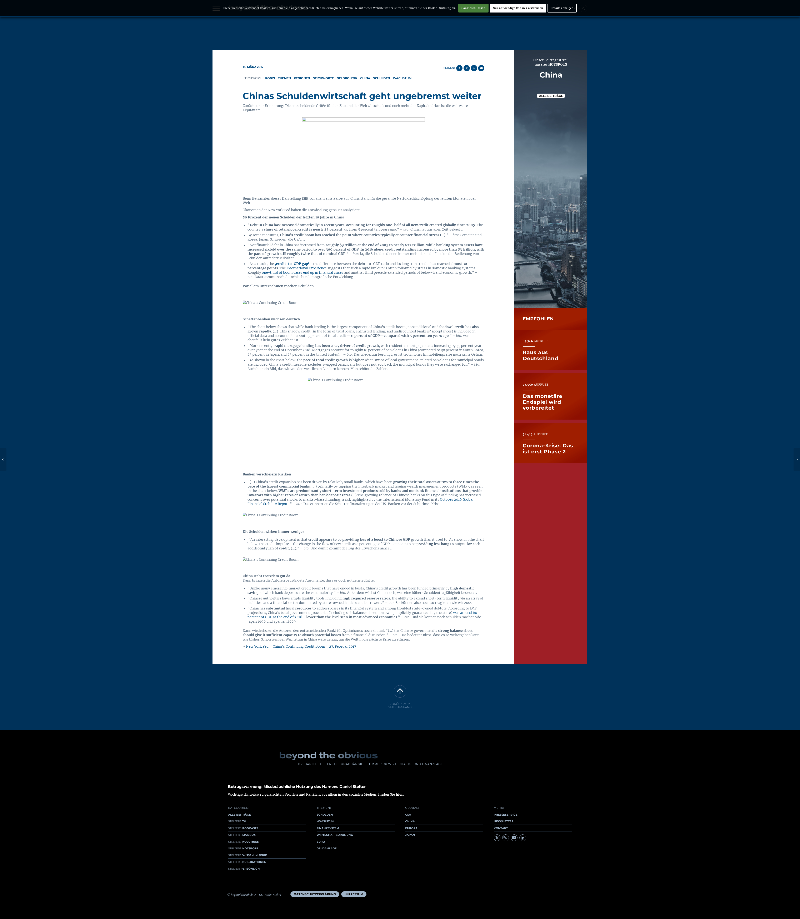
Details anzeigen (562, 8)
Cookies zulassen (473, 8)
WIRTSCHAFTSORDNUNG (335, 834)
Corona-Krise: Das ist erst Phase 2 (548, 448)
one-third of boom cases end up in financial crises (302, 272)
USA (408, 814)
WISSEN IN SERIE (247, 855)
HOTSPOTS (243, 848)
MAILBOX (242, 834)
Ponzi (270, 78)
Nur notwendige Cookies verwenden (518, 8)
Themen (284, 78)
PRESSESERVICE (506, 814)
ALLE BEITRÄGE (239, 814)
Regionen (302, 78)
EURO (321, 841)
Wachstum (402, 78)
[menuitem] (314, 894)
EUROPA (411, 828)
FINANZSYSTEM (328, 828)
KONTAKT (501, 828)
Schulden (381, 78)
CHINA (410, 821)
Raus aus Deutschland (541, 355)
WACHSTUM (325, 821)
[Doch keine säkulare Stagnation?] (3, 459)
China (365, 78)
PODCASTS (243, 828)
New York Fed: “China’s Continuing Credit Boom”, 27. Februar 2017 (301, 646)
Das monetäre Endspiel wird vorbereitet (542, 402)
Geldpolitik (347, 78)
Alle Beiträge (551, 96)
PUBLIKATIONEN (247, 862)
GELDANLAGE (327, 848)
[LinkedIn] (522, 837)
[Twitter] (497, 837)
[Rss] (505, 837)
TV (237, 821)
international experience (307, 268)
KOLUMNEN (243, 841)
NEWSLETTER (504, 821)
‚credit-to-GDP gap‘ (292, 264)
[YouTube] (514, 837)
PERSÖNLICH (244, 868)
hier (399, 794)
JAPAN (410, 834)
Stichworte (323, 78)
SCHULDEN (325, 814)
